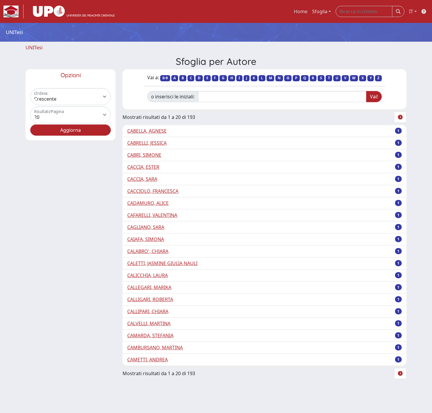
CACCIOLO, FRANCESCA (152, 191)
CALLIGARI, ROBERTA (150, 299)
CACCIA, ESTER (143, 167)
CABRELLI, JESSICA (147, 143)
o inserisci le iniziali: (173, 96)
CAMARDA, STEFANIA (150, 335)
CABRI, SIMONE (144, 155)
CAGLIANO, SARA (145, 227)
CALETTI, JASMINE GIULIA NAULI (162, 263)
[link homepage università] (73, 11)
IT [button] (411, 11)
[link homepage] (14, 11)
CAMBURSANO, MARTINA (155, 347)
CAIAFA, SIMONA (145, 239)
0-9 (165, 77)
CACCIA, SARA (142, 179)
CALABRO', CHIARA (147, 251)
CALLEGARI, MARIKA (149, 287)
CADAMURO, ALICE (148, 203)
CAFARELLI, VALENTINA (152, 215)
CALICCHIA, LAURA (147, 275)
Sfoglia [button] (319, 11)
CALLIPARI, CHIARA (147, 311)
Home (300, 11)
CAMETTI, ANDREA (147, 359)
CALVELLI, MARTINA (148, 323)
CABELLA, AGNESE (147, 131)
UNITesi (34, 47)
